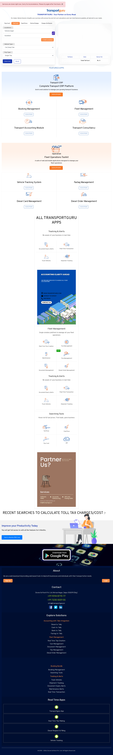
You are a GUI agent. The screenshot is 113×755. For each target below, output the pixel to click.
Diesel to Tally (56, 624)
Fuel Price (24, 23)
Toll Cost (15, 23)
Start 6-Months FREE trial (12, 537)
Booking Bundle (56, 666)
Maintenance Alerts (56, 689)
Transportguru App (56, 711)
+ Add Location (47, 40)
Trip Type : (7, 52)
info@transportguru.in (56, 603)
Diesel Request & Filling (56, 731)
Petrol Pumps (34, 23)
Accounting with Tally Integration (56, 621)
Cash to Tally (56, 627)
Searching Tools (56, 673)
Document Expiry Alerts (56, 686)
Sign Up (8, 581)
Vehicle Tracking (56, 740)
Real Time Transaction (56, 692)
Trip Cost (7, 23)
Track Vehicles (56, 680)
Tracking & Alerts (56, 676)
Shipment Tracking (56, 683)
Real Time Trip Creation (56, 641)
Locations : (8, 28)
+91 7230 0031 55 (57, 600)
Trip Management (56, 650)
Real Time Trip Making (56, 721)
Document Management (56, 647)
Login (106, 581)
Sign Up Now (56, 94)
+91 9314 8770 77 (56, 596)
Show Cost (7, 61)
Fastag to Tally (56, 634)
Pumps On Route (47, 23)
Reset (17, 61)
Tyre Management (56, 644)
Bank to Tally (56, 631)
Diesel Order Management (56, 653)
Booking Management (56, 670)
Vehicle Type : (8, 44)
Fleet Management (56, 637)
